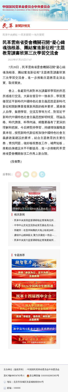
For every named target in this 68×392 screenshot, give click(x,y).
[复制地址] (42, 174)
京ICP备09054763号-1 (14, 375)
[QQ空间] (34, 174)
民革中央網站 (10, 34)
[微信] (26, 174)
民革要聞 (26, 34)
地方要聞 (39, 34)
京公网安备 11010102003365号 (44, 375)
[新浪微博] (18, 174)
